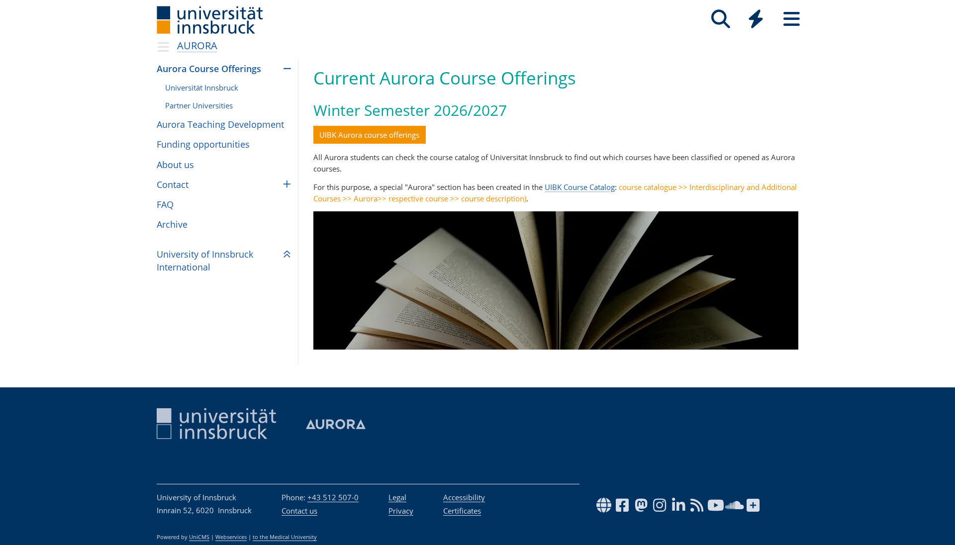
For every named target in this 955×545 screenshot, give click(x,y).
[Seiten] (791, 19)
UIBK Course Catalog (580, 187)
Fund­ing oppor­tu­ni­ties (203, 144)
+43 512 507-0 (333, 497)
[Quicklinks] (755, 19)
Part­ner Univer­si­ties (199, 105)
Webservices (231, 537)
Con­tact (173, 184)
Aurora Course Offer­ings (209, 69)
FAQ (165, 204)
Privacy (400, 511)
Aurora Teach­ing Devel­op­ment (220, 124)
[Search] (720, 19)
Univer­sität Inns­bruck (201, 87)
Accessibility (464, 497)
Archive (172, 224)
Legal (397, 497)
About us (175, 165)
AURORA (197, 45)
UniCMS (199, 537)
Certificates (462, 511)
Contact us (299, 511)
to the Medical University (285, 537)
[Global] (756, 20)
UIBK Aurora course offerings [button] (369, 135)
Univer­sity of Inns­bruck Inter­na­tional (205, 260)
